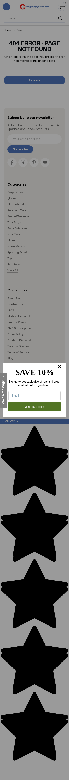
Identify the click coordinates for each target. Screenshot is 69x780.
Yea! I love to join (35, 406)
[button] (3, 390)
